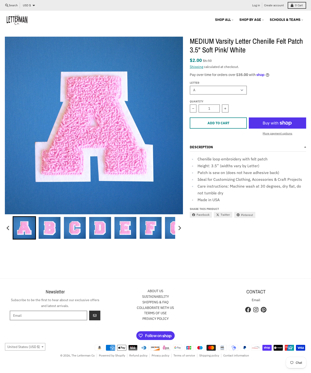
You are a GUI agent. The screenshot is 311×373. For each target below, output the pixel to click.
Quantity (196, 101)
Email (256, 300)
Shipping (196, 67)
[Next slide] (179, 228)
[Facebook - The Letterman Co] (248, 310)
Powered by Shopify (112, 355)
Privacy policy (160, 355)
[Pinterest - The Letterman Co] (264, 310)
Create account (274, 5)
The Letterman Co (83, 355)
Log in (256, 5)
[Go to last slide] (8, 228)
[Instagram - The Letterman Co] (256, 310)
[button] (24, 228)
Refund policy (138, 355)
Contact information (236, 355)
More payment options (277, 133)
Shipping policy (209, 355)
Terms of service (184, 355)
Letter (194, 82)
